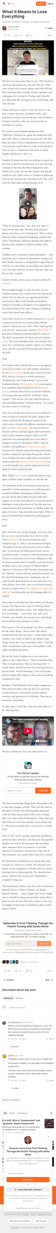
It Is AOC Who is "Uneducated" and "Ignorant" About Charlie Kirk (21, 1122)
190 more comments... (11, 1100)
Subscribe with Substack (30, 1189)
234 (9, 1055)
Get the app (41, 1221)
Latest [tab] (12, 1113)
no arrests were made (36, 446)
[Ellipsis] (53, 1022)
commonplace (22, 428)
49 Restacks (33, 962)
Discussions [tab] (22, 1113)
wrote (4, 341)
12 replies (15, 1088)
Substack (15, 1227)
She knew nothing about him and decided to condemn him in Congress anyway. (20, 1128)
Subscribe (41, 3)
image (48, 319)
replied (45, 330)
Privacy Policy (28, 1201)
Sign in (50, 3)
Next (47, 980)
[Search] (51, 1113)
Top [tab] (5, 1113)
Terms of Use (41, 1195)
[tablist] (13, 998)
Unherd (6, 283)
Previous (10, 980)
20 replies (15, 1046)
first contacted (16, 373)
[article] (28, 1128)
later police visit (30, 384)
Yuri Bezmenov (14, 1022)
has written (21, 475)
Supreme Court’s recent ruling (34, 461)
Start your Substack (21, 1221)
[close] (48, 1137)
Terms (33, 1214)
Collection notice (45, 1214)
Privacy (26, 1214)
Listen (50, 28)
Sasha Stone (13, 27)
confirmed (13, 539)
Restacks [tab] (19, 998)
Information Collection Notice (32, 1198)
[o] (28, 203)
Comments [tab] (8, 998)
